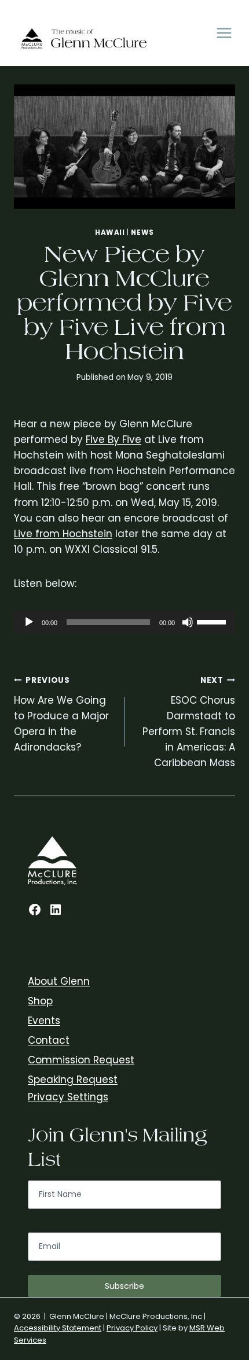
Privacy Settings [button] (68, 1097)
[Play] (29, 622)
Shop (40, 1001)
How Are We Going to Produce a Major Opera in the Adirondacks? (61, 714)
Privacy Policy (132, 1327)
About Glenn (59, 981)
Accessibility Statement (57, 1327)
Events (44, 1021)
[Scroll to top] (237, 1235)
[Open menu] (223, 33)
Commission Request (81, 1060)
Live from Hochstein (63, 534)
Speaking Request (73, 1079)
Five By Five (113, 439)
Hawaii (110, 232)
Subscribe (124, 1286)
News (142, 232)
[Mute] (187, 622)
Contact (48, 1040)
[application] (124, 622)
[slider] (213, 621)
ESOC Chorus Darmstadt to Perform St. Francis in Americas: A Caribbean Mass (188, 722)
